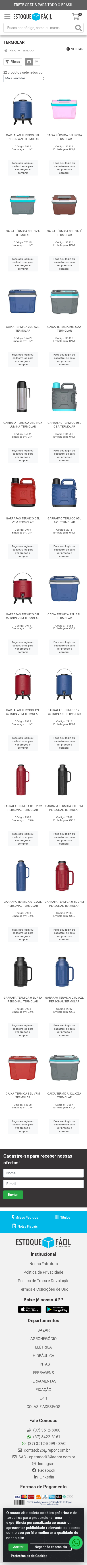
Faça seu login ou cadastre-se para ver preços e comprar (22, 167)
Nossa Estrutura (43, 1264)
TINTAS (43, 1364)
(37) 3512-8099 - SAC (46, 1443)
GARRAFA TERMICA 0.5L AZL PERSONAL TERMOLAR (64, 999)
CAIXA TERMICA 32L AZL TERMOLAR (64, 616)
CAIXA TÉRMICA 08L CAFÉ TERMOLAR (64, 233)
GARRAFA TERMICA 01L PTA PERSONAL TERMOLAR (64, 807)
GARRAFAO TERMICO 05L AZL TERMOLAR (64, 520)
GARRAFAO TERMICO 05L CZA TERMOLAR (64, 424)
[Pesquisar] (78, 27)
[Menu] (7, 17)
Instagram (46, 1463)
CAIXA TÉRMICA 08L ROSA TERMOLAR (64, 137)
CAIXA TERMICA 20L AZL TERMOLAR (22, 328)
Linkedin (46, 1477)
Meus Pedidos (27, 1217)
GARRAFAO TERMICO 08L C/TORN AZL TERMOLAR (23, 137)
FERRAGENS (43, 1372)
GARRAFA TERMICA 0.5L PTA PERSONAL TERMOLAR (23, 999)
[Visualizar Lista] (36, 62)
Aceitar (18, 1547)
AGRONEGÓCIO (43, 1338)
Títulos (65, 1217)
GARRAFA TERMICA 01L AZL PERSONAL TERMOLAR (23, 903)
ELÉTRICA (43, 1347)
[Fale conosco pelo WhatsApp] (76, 1542)
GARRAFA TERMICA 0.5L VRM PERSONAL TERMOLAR (64, 903)
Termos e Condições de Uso (43, 1289)
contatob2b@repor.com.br (46, 1450)
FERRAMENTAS (43, 1381)
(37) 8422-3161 (46, 1437)
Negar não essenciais (51, 1547)
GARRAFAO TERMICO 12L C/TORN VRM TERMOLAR (23, 712)
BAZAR (43, 1330)
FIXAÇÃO (43, 1389)
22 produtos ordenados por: (23, 72)
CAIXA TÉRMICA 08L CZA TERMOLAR (23, 233)
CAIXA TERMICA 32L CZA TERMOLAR (64, 1095)
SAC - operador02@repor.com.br (46, 1457)
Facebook (46, 1470)
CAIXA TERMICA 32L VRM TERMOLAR (23, 1095)
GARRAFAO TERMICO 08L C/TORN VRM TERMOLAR (23, 616)
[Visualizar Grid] (29, 62)
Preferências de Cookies (29, 1556)
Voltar (76, 49)
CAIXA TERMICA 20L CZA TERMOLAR (64, 328)
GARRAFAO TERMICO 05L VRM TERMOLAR (23, 520)
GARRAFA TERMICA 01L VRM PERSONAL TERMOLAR (23, 807)
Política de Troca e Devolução (43, 1281)
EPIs (44, 1398)
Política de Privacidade (43, 1272)
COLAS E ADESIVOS (43, 1406)
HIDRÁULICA (43, 1355)
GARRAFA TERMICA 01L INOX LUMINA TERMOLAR (22, 424)
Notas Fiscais (27, 1226)
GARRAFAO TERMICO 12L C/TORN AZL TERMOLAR (64, 712)
